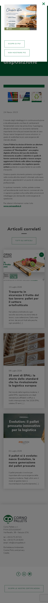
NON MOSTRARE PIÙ (17, 52)
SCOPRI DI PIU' (14, 44)
